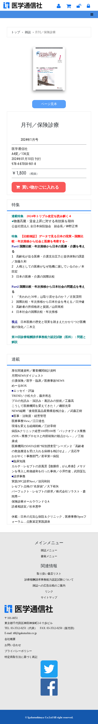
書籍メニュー (49, 556)
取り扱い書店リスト (49, 573)
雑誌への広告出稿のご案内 (49, 585)
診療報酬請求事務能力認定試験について (49, 579)
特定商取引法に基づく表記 (21, 657)
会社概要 (10, 639)
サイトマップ (49, 597)
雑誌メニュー (49, 550)
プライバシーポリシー (18, 651)
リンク (49, 591)
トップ (15, 32)
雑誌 (28, 32)
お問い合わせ (13, 645)
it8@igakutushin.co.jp (25, 633)
